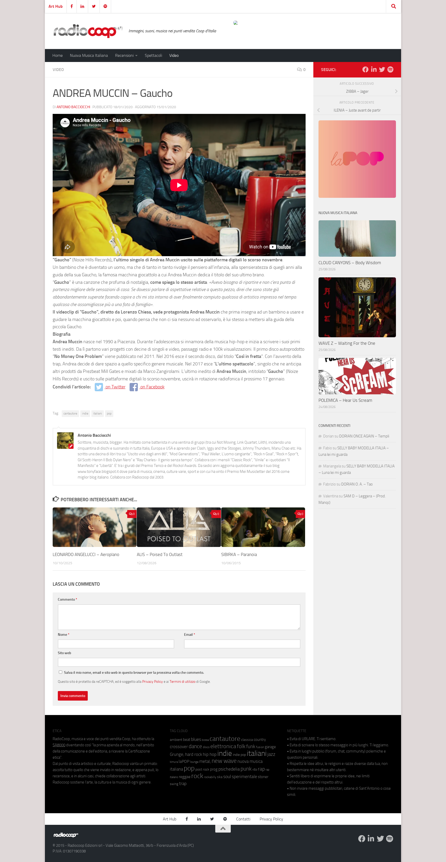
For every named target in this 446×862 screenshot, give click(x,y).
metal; (205, 761)
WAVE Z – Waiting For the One (346, 343)
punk (246, 769)
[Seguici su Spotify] (390, 69)
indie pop (239, 755)
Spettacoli (153, 55)
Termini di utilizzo (182, 681)
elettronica (223, 746)
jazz (271, 754)
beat (186, 739)
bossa (205, 740)
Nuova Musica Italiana (89, 55)
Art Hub (56, 6)
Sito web (64, 653)
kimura (174, 762)
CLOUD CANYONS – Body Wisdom (349, 262)
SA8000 (59, 745)
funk (250, 746)
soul (227, 776)
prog (214, 769)
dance (195, 746)
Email (189, 634)
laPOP (184, 761)
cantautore (70, 413)
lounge (194, 762)
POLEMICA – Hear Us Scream (345, 400)
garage (270, 747)
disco (206, 747)
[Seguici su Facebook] (365, 69)
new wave (224, 760)
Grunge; (177, 754)
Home (57, 55)
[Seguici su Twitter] (382, 69)
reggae (184, 776)
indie (85, 413)
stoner (263, 776)
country (260, 739)
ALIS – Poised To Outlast (160, 554)
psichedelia (229, 769)
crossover (179, 746)
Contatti (243, 819)
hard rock (193, 754)
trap (183, 783)
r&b (254, 769)
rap (261, 769)
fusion (260, 747)
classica (247, 740)
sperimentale (244, 776)
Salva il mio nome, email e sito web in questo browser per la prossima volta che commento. (134, 672)
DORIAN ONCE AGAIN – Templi (364, 436)
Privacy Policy (152, 681)
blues (196, 739)
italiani (97, 413)
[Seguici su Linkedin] (374, 69)
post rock (202, 769)
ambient (176, 740)
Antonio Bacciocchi (73, 107)
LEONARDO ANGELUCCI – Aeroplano (86, 554)
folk (241, 746)
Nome (63, 634)
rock (197, 776)
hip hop (210, 754)
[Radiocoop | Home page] (88, 31)
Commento (67, 599)
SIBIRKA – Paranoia (239, 554)
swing (174, 784)
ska (219, 777)
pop (109, 413)
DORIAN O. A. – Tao (357, 484)
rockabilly (210, 777)
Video (174, 55)
